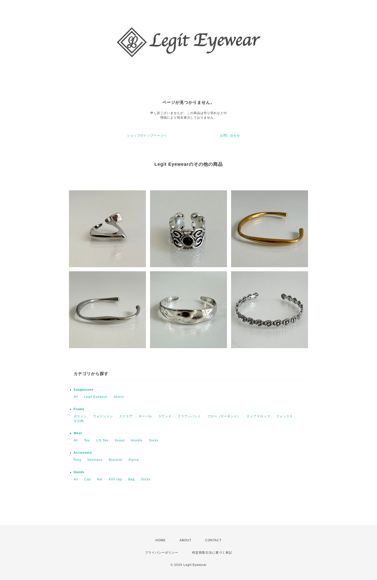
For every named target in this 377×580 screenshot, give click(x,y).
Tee (87, 440)
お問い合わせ (230, 135)
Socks (153, 440)
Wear (78, 433)
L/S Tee (102, 440)
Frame (79, 409)
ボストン (80, 416)
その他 (79, 421)
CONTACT (213, 540)
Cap (87, 479)
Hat (100, 479)
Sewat (120, 440)
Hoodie (137, 440)
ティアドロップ (258, 416)
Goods (79, 472)
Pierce (133, 460)
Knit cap (115, 479)
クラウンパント (189, 416)
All (76, 397)
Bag (131, 479)
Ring (77, 460)
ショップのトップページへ (147, 135)
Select (119, 397)
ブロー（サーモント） (224, 416)
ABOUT (185, 540)
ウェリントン (103, 416)
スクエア (126, 416)
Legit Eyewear (95, 397)
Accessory (83, 452)
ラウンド (165, 416)
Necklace (95, 460)
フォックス (284, 416)
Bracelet (115, 460)
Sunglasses (83, 389)
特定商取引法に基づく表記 (212, 552)
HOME (160, 540)
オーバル (145, 416)
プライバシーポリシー (161, 552)
